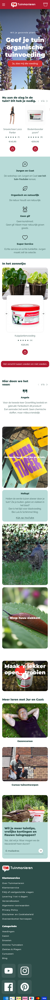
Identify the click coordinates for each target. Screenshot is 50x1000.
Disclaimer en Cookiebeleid (18, 914)
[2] (27, 86)
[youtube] (9, 971)
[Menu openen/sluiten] (3, 4)
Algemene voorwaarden (15, 905)
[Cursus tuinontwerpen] (25, 764)
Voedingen (8, 931)
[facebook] (9, 987)
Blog (5, 958)
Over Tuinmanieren (13, 883)
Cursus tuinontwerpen (25, 785)
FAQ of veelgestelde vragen (18, 892)
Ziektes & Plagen (11, 949)
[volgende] (46, 101)
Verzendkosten (10, 901)
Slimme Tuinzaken (12, 945)
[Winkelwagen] (45, 4)
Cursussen (8, 954)
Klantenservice (10, 887)
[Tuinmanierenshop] (25, 5)
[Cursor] (25, 676)
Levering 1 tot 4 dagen (15, 896)
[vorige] (6, 313)
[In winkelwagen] (12, 149)
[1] (23, 86)
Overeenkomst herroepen (17, 919)
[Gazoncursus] (25, 720)
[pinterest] (25, 987)
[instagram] (25, 971)
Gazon (5, 936)
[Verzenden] (40, 851)
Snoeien (7, 940)
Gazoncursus (25, 741)
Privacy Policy (10, 910)
